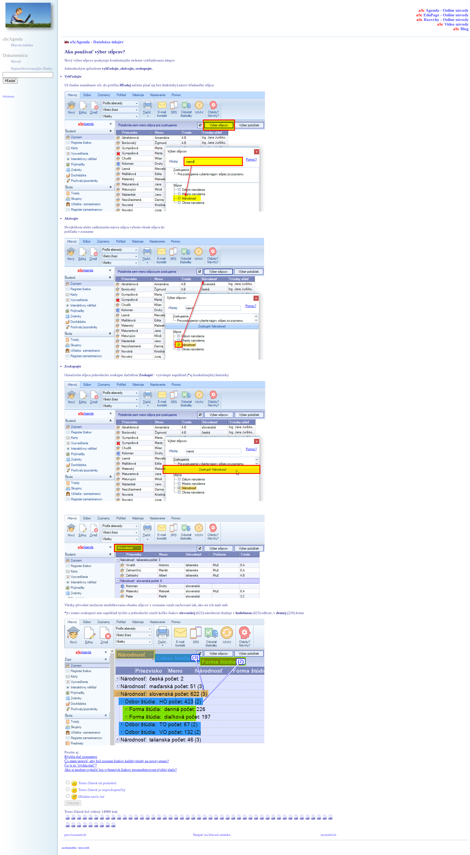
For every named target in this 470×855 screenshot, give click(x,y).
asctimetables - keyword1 (75, 848)
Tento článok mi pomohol (97, 783)
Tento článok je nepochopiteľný (102, 790)
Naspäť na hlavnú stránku (212, 835)
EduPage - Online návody (442, 15)
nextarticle (328, 835)
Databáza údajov (108, 42)
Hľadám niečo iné (91, 797)
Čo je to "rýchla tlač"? (80, 765)
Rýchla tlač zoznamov (80, 757)
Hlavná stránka (22, 45)
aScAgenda (13, 39)
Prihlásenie (8, 96)
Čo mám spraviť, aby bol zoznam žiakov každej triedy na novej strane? (116, 761)
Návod (16, 61)
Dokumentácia (15, 55)
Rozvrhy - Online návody (442, 19)
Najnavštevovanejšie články (31, 68)
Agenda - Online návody (444, 10)
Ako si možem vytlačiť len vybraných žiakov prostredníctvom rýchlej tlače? (120, 770)
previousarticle (75, 835)
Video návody (453, 24)
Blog (461, 29)
